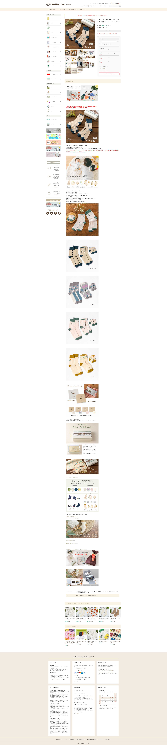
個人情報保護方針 (80, 739)
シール (52, 32)
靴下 (51, 92)
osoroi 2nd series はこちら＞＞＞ (74, 518)
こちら (78, 668)
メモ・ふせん (53, 42)
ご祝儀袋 (52, 65)
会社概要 (100, 739)
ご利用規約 (71, 739)
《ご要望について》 (103, 39)
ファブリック (54, 9)
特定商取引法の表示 (91, 739)
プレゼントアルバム (54, 74)
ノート (52, 23)
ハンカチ (52, 106)
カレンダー (53, 61)
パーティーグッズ (54, 119)
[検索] (120, 6)
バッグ (52, 87)
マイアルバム (53, 79)
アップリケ (53, 101)
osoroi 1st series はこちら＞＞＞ (74, 516)
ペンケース (53, 27)
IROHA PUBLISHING (85, 743)
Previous (66, 34)
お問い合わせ (85, 5)
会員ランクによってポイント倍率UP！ (106, 670)
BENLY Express (56, 679)
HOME (49, 9)
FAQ (90, 5)
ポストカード (53, 51)
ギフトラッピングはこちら (109, 73)
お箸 (51, 111)
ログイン (105, 5)
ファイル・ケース (54, 37)
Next (93, 34)
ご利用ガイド (94, 5)
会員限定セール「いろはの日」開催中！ (106, 671)
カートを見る (115, 3)
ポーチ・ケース (54, 96)
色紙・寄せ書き (54, 56)
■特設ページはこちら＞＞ (72, 543)
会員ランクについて (94, 3)
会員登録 (100, 5)
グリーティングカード (55, 46)
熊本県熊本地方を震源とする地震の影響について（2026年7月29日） (92, 15)
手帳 (51, 18)
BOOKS (52, 124)
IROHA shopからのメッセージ (105, 3)
